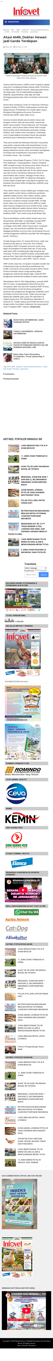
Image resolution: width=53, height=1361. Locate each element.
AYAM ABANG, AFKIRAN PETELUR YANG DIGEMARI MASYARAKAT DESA (32, 492)
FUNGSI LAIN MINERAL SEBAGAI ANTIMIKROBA (27, 332)
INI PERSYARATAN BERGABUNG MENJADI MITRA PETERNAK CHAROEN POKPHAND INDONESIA (33, 1007)
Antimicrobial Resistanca (32, 367)
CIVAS (45, 367)
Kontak (25, 1345)
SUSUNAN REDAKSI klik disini (16, 681)
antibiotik (19, 367)
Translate (43, 571)
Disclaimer (32, 1345)
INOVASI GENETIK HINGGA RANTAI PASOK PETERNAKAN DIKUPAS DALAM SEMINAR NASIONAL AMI (30, 345)
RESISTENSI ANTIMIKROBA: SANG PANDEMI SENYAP (28, 321)
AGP (8, 367)
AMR (13, 367)
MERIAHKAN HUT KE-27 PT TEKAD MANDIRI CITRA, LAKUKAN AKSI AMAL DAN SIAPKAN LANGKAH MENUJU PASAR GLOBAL (27, 529)
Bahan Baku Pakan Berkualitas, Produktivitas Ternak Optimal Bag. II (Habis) (28, 356)
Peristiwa (15, 369)
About (19, 1345)
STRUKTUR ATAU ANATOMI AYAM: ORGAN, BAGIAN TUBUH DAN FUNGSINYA (32, 1141)
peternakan (24, 369)
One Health (7, 369)
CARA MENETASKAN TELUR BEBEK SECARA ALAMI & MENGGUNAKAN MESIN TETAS (34, 542)
